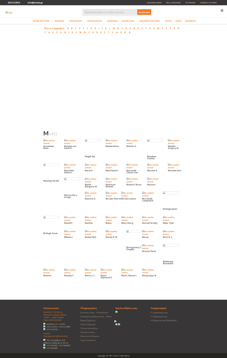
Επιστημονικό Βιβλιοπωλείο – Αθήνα (96, 316)
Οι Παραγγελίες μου (159, 316)
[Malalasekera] (113, 141)
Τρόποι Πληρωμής (88, 324)
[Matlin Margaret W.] (93, 180)
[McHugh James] (171, 199)
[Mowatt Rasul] (150, 246)
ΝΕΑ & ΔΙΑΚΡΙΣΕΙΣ (173, 3)
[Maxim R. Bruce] (134, 180)
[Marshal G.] (155, 166)
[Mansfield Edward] (72, 166)
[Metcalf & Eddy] (150, 218)
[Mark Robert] (113, 166)
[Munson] (51, 271)
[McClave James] (129, 194)
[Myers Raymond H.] (108, 271)
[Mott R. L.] (171, 232)
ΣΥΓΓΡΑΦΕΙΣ (190, 3)
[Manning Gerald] (51, 171)
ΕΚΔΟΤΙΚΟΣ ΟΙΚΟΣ (154, 3)
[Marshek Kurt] (176, 166)
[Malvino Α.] (134, 141)
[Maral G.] (93, 166)
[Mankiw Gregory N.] (176, 141)
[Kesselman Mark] (51, 141)
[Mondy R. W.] (113, 232)
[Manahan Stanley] (155, 147)
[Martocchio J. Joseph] (72, 185)
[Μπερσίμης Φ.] (150, 271)
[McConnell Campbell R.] (150, 194)
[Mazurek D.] (93, 194)
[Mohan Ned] (93, 232)
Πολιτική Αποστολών (89, 328)
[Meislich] (93, 218)
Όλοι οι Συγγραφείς (54, 28)
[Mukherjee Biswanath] (171, 252)
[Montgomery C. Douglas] (134, 237)
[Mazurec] (155, 180)
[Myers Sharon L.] (129, 271)
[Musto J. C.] (93, 271)
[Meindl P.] (72, 218)
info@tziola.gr (35, 2)
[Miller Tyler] (171, 218)
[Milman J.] (72, 232)
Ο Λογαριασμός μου (159, 312)
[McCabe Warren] (113, 194)
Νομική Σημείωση (87, 320)
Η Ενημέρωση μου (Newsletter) (163, 320)
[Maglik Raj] (93, 147)
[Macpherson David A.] (72, 141)
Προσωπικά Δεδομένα (89, 336)
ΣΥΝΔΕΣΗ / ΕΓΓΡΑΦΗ (208, 3)
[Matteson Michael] (113, 180)
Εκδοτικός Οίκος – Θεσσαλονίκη (94, 312)
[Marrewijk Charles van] (134, 166)
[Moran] (150, 232)
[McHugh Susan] (51, 223)
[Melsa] (113, 218)
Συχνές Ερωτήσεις (88, 340)
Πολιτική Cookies (87, 332)
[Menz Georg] (129, 218)
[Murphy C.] (72, 271)
